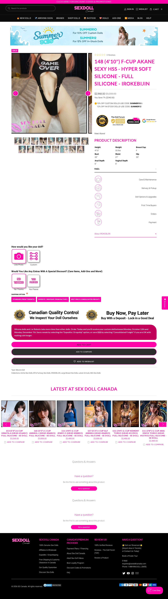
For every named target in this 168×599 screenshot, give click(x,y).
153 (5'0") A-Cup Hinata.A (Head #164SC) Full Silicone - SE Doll (14, 414)
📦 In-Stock (90, 18)
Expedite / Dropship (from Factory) (53, 299)
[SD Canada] (84, 9)
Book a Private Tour (130, 556)
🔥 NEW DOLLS (24, 18)
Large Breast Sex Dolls (69, 373)
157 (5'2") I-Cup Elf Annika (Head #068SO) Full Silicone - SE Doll (98, 414)
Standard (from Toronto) (24, 299)
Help (148, 18)
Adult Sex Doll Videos (75, 558)
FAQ (68, 572)
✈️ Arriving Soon (44, 18)
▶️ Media (129, 18)
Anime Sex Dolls (26, 373)
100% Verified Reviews (103, 545)
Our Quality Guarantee (48, 567)
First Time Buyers (148, 205)
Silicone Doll (20, 370)
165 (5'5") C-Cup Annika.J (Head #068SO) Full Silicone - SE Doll (42, 414)
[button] (84, 361)
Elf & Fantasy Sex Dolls (41, 373)
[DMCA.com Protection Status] (52, 586)
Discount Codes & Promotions (79, 568)
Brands (60, 18)
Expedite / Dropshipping (48, 555)
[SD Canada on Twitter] (124, 573)
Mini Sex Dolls (95, 373)
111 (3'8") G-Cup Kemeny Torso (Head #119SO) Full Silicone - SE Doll (125, 414)
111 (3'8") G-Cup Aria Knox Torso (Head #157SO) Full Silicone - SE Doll (153, 414)
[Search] (9, 8)
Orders (153, 214)
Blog (140, 18)
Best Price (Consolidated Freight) (85, 299)
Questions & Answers (84, 461)
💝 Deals (104, 18)
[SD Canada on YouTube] (128, 573)
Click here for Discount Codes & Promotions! (84, 1)
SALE (14, 50)
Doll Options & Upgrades (145, 197)
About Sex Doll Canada (76, 553)
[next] (88, 93)
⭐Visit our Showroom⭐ (132, 545)
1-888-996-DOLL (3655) (137, 567)
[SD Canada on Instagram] (133, 573)
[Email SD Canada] (137, 573)
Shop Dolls (74, 18)
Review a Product (101, 558)
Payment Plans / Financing (77, 548)
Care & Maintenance (147, 179)
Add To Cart (84, 344)
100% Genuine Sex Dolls (48, 545)
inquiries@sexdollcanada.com (134, 564)
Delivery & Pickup (149, 188)
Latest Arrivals (84, 373)
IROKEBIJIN (55, 373)
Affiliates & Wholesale (47, 550)
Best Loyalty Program (75, 563)
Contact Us (128, 551)
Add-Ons (116, 18)
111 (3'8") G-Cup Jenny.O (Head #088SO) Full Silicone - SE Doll (70, 414)
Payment (152, 222)
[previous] (15, 93)
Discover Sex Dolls (46, 572)
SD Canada (22, 586)
